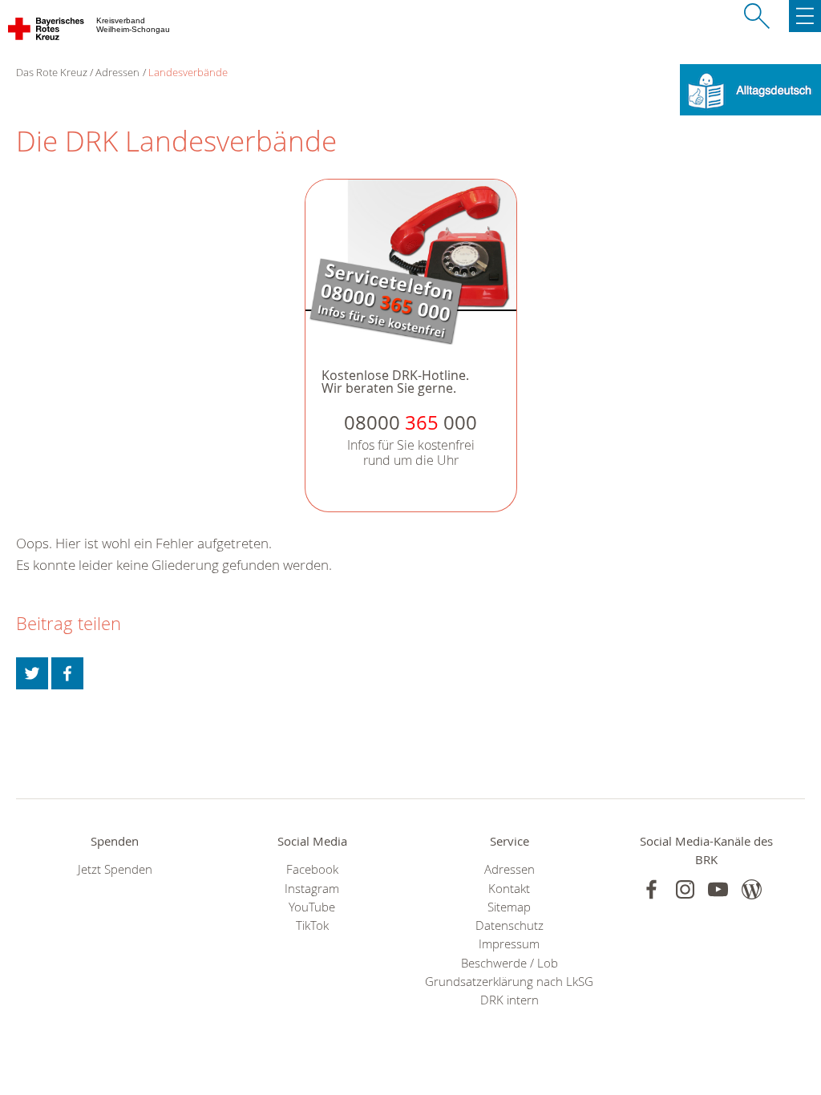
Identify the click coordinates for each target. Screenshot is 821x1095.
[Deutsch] (750, 88)
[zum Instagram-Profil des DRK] (685, 889)
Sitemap (509, 907)
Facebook (312, 869)
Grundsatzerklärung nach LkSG (509, 981)
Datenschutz (509, 925)
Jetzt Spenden (115, 869)
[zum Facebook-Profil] (651, 889)
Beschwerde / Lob (509, 963)
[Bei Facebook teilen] (67, 673)
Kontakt (509, 888)
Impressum (509, 944)
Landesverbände (188, 72)
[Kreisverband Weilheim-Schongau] (47, 32)
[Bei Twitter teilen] (32, 673)
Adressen (117, 72)
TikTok (312, 925)
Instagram (312, 888)
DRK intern (509, 1000)
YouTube (312, 907)
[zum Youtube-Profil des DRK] (718, 889)
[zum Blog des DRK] (752, 889)
